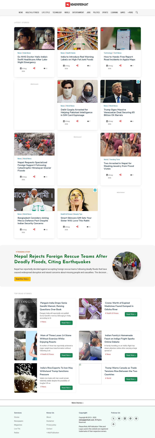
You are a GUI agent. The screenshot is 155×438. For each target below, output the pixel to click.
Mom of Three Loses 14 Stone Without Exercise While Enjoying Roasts (55, 339)
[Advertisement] (37, 103)
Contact (49, 429)
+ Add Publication (53, 432)
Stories (16, 417)
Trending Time (114, 159)
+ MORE (130, 12)
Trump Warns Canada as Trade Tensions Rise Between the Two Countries (121, 371)
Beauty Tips (78, 214)
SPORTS (105, 12)
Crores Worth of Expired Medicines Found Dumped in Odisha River (119, 306)
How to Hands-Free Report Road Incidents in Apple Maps (119, 58)
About (49, 417)
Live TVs (17, 429)
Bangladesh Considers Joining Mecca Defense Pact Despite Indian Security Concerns (33, 220)
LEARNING (114, 12)
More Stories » (77, 403)
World (106, 159)
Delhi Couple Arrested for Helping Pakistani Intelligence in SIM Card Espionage (76, 112)
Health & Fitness (66, 214)
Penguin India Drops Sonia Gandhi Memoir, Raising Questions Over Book (53, 306)
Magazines (18, 425)
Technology (108, 53)
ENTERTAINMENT (78, 12)
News (20, 53)
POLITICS (96, 12)
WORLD (67, 12)
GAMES (123, 12)
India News (27, 53)
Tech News (117, 53)
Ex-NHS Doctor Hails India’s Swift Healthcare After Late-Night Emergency (33, 59)
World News (70, 106)
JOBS (88, 12)
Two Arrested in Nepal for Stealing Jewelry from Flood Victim (119, 166)
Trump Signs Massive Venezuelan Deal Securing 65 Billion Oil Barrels (119, 112)
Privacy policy (51, 425)
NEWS (21, 12)
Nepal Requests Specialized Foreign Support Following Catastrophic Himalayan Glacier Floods (34, 166)
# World (108, 378)
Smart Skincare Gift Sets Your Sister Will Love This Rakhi (76, 219)
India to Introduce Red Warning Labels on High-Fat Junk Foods (77, 58)
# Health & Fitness (111, 313)
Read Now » (66, 323)
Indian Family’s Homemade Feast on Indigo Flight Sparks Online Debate (120, 339)
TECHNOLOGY (57, 12)
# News (43, 322)
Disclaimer (50, 421)
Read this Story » (22, 279)
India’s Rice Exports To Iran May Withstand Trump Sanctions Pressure (56, 371)
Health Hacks (70, 53)
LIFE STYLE (46, 12)
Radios (16, 432)
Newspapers (18, 421)
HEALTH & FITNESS (32, 12)
